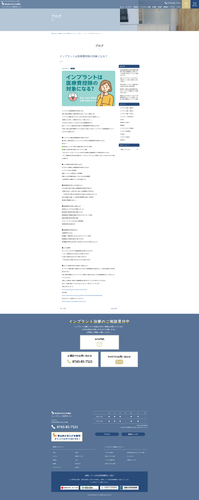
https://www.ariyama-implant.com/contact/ (74, 289)
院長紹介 (136, 7)
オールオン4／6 (130, 456)
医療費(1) (122, 125)
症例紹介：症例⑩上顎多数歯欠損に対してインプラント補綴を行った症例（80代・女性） (129, 90)
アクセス (107, 434)
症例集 (154, 7)
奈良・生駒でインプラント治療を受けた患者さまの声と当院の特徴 (129, 85)
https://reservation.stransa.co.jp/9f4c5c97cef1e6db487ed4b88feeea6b (82, 295)
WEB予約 (77, 467)
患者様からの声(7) (124, 122)
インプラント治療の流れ (110, 460)
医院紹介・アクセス (169, 7)
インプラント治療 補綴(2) (126, 108)
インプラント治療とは (109, 452)
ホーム (122, 7)
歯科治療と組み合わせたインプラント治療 (135, 452)
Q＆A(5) (122, 119)
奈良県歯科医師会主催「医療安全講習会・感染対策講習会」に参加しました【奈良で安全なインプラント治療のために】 (129, 72)
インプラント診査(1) (125, 137)
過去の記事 (114, 308)
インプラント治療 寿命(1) (126, 111)
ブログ (178, 7)
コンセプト (129, 7)
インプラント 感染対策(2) (126, 116)
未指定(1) (122, 140)
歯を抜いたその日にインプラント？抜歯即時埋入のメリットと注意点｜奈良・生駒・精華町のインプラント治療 (129, 97)
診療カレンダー (133, 434)
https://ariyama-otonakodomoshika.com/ (74, 301)
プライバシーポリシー (57, 467)
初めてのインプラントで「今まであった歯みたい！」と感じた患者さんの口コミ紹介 (129, 79)
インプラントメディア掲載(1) (127, 128)
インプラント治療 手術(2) (126, 113)
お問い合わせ (78, 463)
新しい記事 (63, 308)
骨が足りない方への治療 (110, 463)
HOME (54, 452)
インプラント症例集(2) (125, 131)
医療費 (72, 68)
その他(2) (122, 134)
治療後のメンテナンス (131, 460)
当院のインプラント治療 (110, 456)
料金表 (160, 7)
